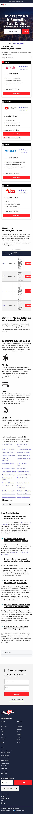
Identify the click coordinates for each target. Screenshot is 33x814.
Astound (3, 721)
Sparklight (19, 726)
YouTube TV (4, 276)
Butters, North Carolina (23, 471)
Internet (16, 43)
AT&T (2, 724)
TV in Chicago (4, 773)
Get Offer (18, 138)
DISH (4, 263)
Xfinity (18, 742)
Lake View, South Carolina (23, 455)
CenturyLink (3, 726)
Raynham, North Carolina (8, 468)
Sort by (3, 57)
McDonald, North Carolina (23, 458)
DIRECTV (4, 291)
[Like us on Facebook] (2, 803)
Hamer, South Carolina (8, 482)
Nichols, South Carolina (8, 463)
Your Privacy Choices (19, 810)
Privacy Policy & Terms (6, 810)
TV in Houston (4, 771)
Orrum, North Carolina (8, 444)
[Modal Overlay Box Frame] (16, 684)
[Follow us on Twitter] (4, 803)
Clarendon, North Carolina (9, 497)
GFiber (2, 742)
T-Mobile (19, 734)
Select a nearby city (8, 500)
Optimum (19, 724)
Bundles (21, 43)
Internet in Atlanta (5, 755)
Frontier (2, 739)
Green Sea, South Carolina (24, 474)
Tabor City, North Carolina (8, 491)
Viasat (18, 739)
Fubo (4, 305)
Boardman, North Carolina (24, 449)
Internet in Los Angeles (6, 750)
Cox (1, 729)
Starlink (19, 732)
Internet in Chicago (5, 760)
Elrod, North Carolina (22, 478)
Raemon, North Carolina (23, 497)
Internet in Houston (5, 758)
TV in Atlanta (4, 768)
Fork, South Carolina (22, 468)
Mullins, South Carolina (8, 486)
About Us (3, 796)
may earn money (12, 1)
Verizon (18, 737)
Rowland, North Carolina (8, 474)
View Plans (18, 93)
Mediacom (19, 721)
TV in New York (4, 765)
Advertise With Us (5, 798)
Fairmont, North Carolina (23, 452)
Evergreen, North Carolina (8, 455)
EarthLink (3, 737)
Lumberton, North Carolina (9, 471)
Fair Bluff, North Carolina (8, 452)
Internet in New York (5, 752)
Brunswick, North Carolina (24, 494)
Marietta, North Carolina (8, 449)
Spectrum (19, 729)
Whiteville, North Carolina (8, 494)
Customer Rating (23, 69)
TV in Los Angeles (5, 763)
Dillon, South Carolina (22, 482)
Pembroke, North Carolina (24, 491)
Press (2, 800)
